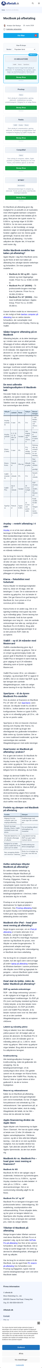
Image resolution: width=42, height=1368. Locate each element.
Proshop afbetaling (24, 908)
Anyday (6, 530)
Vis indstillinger (21, 1360)
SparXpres (26, 703)
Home (3, 10)
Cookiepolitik (20, 1365)
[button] (39, 1323)
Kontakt (6, 1316)
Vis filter (26, 35)
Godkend (21, 1347)
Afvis (21, 1353)
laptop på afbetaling (19, 964)
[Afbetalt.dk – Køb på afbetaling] (10, 3)
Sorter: (9, 49)
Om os (6, 1320)
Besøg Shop (21, 77)
